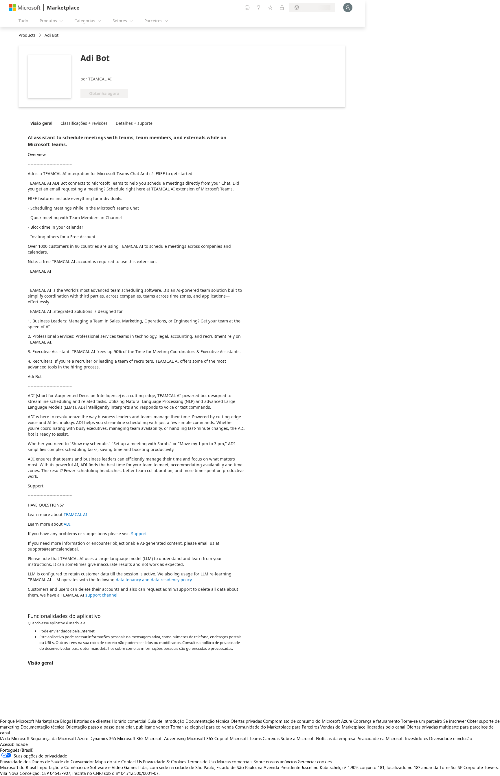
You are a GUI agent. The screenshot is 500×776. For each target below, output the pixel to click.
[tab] (43, 123)
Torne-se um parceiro (421, 721)
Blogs (65, 721)
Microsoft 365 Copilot (208, 738)
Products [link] (27, 35)
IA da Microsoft (15, 738)
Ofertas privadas (246, 721)
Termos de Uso (201, 761)
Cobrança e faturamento (376, 721)
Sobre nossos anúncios (275, 761)
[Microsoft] (25, 7)
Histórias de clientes (91, 721)
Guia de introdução (166, 721)
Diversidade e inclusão (450, 738)
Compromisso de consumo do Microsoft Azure (308, 721)
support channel (101, 595)
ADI (67, 524)
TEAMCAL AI (75, 514)
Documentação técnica (207, 721)
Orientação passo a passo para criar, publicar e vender (117, 727)
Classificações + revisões (84, 123)
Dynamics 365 (102, 738)
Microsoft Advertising (165, 738)
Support (139, 533)
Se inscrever (454, 721)
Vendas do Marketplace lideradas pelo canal (362, 727)
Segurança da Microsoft (53, 738)
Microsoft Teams (246, 738)
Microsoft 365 (130, 738)
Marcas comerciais (234, 761)
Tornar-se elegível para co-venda (202, 727)
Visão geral (41, 123)
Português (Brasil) (17, 750)
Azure (82, 738)
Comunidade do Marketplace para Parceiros (277, 727)
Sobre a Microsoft (298, 738)
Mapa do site (107, 761)
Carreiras (271, 738)
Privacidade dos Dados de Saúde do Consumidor (47, 761)
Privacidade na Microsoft (380, 738)
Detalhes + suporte (134, 123)
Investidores (416, 738)
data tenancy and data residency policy (154, 579)
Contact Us (131, 761)
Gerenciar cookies (315, 761)
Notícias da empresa (335, 738)
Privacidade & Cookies (164, 761)
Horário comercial (129, 721)
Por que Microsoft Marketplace (29, 721)
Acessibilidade (14, 744)
